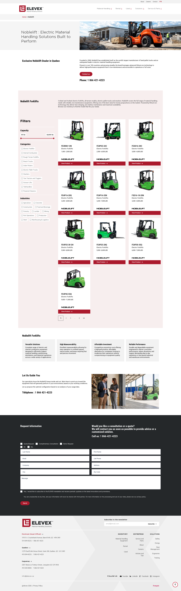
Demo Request (68, 444)
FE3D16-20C (137, 146)
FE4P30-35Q (137, 244)
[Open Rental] (121, 8)
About (142, 1)
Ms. (32, 447)
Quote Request (29, 444)
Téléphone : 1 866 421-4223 (37, 392)
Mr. (25, 447)
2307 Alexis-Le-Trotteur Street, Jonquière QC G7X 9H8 (40, 565)
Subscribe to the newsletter (115, 519)
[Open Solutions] (143, 8)
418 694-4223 (26, 554)
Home (24, 17)
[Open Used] (131, 8)
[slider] (21, 138)
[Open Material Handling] (111, 8)
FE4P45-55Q (66, 294)
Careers (148, 1)
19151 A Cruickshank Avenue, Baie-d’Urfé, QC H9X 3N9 (41, 538)
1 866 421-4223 (38, 541)
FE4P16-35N (102, 195)
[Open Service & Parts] (161, 8)
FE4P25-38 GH (67, 244)
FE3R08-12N (66, 146)
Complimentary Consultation (48, 444)
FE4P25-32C (102, 146)
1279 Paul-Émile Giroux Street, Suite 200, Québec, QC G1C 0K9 (43, 551)
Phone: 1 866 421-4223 (92, 80)
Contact (155, 1)
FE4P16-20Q (66, 195)
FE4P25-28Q (102, 244)
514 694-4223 (26, 541)
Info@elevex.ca (28, 576)
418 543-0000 (26, 568)
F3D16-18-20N (138, 195)
